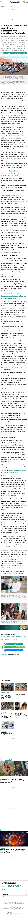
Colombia (17, 711)
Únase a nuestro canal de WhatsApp (14, 647)
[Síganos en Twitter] (11, 886)
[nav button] (1, 2)
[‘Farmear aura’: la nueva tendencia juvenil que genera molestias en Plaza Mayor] (7, 687)
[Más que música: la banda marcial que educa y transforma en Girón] (21, 687)
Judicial (2, 778)
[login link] (27, 2)
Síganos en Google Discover (14, 644)
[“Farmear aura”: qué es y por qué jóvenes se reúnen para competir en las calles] (7, 706)
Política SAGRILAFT (9, 907)
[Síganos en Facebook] (9, 886)
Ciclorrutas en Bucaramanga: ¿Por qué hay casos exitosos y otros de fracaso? (12, 173)
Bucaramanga (20, 19)
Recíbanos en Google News (14, 650)
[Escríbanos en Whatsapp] (20, 886)
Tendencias (4, 712)
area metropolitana (11, 19)
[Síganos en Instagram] (13, 886)
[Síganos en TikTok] (18, 886)
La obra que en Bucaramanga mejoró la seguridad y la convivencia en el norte (13, 296)
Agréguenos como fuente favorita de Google (14, 53)
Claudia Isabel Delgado (13, 89)
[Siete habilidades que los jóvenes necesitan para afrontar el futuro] (7, 725)
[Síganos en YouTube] (16, 886)
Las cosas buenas (19, 693)
